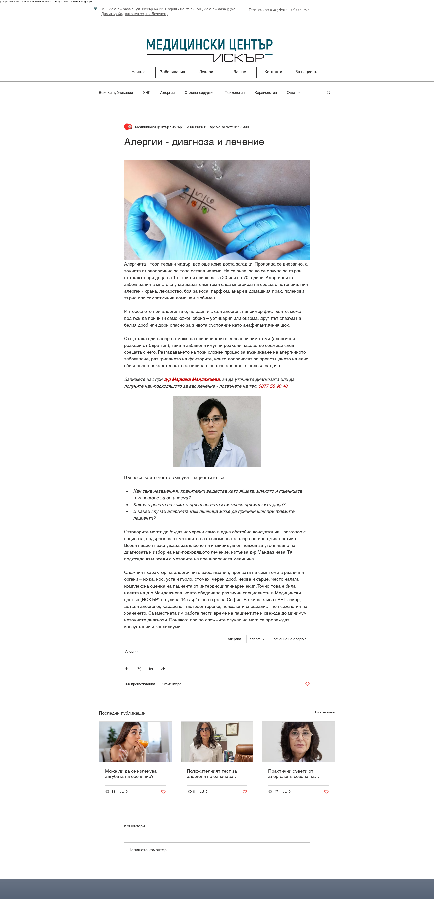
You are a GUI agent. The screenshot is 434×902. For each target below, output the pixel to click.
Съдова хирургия (199, 92)
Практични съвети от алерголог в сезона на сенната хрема (291, 773)
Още (291, 92)
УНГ (146, 92)
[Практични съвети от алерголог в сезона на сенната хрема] (298, 742)
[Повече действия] (307, 127)
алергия (234, 639)
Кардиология (266, 92)
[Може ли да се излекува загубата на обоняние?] (135, 742)
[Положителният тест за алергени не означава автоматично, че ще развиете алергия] (217, 742)
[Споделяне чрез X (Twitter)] (138, 668)
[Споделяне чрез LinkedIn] (151, 668)
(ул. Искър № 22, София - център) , (165, 9)
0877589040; (268, 9)
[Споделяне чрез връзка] (163, 668)
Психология (235, 92)
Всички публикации (116, 92)
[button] (328, 92)
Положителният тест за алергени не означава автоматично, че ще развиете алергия (212, 773)
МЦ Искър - (117, 9)
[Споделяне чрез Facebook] (126, 668)
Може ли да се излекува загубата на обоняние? (131, 773)
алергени (257, 639)
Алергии (167, 92)
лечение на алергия (290, 639)
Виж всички (325, 712)
